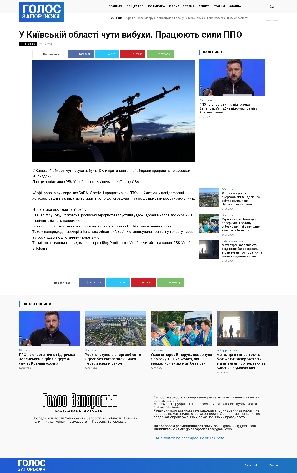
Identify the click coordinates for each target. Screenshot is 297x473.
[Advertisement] (232, 151)
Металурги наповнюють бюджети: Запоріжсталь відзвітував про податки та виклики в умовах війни (242, 250)
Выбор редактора (232, 241)
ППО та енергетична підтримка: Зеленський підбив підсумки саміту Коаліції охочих (228, 108)
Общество (28, 44)
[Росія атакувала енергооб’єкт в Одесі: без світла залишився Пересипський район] (209, 197)
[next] (275, 18)
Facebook (251, 465)
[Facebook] (240, 465)
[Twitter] (265, 465)
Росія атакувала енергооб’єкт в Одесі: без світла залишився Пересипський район (241, 199)
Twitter (274, 465)
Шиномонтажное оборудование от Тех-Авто (189, 438)
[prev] (268, 18)
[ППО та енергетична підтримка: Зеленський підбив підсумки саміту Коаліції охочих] (232, 77)
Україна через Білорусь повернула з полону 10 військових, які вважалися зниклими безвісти (187, 18)
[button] (271, 6)
